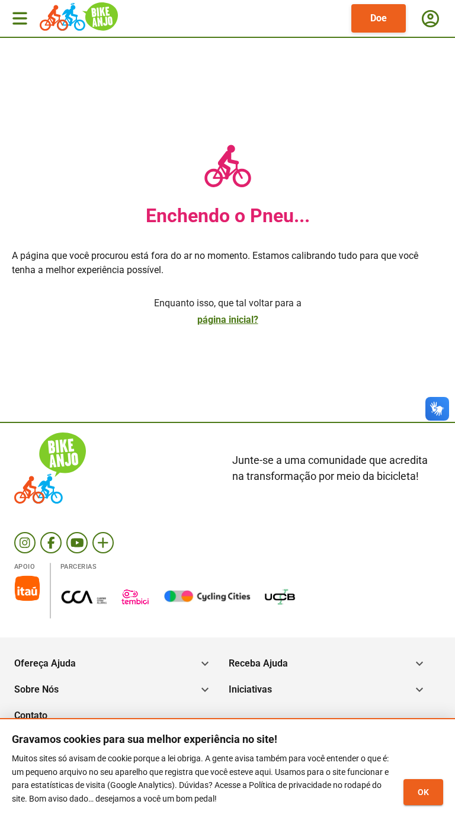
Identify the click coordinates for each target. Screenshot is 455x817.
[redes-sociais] (103, 542)
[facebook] (51, 542)
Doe (378, 18)
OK (423, 792)
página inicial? (227, 319)
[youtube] (77, 542)
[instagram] (25, 542)
